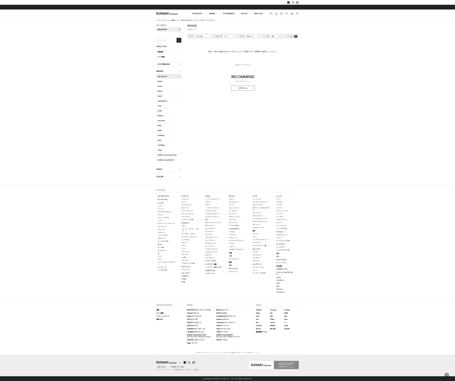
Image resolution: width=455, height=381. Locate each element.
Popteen (259, 310)
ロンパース (185, 208)
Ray (257, 322)
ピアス (184, 245)
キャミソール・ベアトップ (166, 223)
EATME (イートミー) (222, 325)
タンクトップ (162, 226)
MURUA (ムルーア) (222, 310)
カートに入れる (292, 13)
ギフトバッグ (233, 268)
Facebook (288, 2)
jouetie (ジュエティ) (222, 319)
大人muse (273, 310)
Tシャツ (160, 220)
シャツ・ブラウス (163, 218)
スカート (232, 199)
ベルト (184, 226)
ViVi (271, 313)
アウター (208, 196)
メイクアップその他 (259, 273)
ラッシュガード (234, 259)
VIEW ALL (243, 88)
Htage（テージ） (192, 343)
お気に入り (286, 13)
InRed (258, 313)
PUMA (278, 283)
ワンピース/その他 (187, 219)
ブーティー (279, 208)
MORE (286, 313)
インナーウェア (163, 235)
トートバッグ (257, 199)
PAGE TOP (446, 375)
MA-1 (206, 219)
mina (285, 319)
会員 (276, 13)
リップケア (256, 258)
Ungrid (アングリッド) (194, 316)
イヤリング (185, 254)
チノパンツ (232, 214)
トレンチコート (210, 240)
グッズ (160, 244)
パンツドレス (186, 217)
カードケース (162, 267)
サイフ (160, 256)
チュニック (161, 229)
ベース (255, 270)
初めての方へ (162, 366)
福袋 (230, 262)
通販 (157, 310)
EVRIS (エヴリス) (192, 325)
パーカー (161, 215)
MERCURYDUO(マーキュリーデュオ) (192, 20)
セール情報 (160, 313)
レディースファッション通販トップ (167, 20)
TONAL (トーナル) (222, 332)
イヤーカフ (185, 260)
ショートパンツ (234, 208)
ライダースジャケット (212, 214)
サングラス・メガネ (188, 234)
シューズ (279, 196)
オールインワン (186, 205)
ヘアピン (232, 243)
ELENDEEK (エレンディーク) (196, 329)
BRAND (212, 13)
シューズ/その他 (281, 228)
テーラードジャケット (212, 199)
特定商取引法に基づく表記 (181, 369)
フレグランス (257, 255)
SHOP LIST (258, 13)
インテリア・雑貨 (211, 264)
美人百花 (273, 329)
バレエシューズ (281, 219)
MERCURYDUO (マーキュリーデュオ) (199, 310)
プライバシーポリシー (163, 369)
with (271, 316)
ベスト (207, 205)
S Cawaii (287, 310)
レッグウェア (186, 240)
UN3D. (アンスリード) (223, 329)
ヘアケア (255, 252)
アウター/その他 (210, 261)
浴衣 (277, 253)
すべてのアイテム (163, 196)
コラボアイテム (210, 270)
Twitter (292, 2)
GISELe (272, 319)
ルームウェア (280, 244)
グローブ (184, 243)
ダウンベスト (209, 225)
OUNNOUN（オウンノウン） (196, 340)
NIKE (277, 286)
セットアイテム (281, 260)
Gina (285, 316)
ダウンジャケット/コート (213, 222)
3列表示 (292, 36)
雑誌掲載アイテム (261, 332)
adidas (278, 277)
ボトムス (232, 196)
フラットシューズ (282, 211)
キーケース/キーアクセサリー (166, 263)
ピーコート (208, 234)
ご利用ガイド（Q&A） (178, 366)
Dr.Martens (279, 289)
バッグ (255, 196)
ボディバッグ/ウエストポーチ (261, 209)
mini (257, 319)
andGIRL (287, 329)
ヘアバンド (232, 235)
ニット (160, 206)
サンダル (279, 202)
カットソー (161, 209)
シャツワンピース (187, 211)
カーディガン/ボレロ (164, 212)
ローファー (279, 222)
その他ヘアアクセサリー (236, 249)
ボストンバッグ (258, 205)
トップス (161, 203)
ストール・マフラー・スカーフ (190, 230)
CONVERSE (280, 280)
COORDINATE (229, 13)
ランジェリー (280, 232)
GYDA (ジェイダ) (192, 319)
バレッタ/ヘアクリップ (236, 240)
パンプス (279, 205)
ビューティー (257, 249)
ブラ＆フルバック (282, 235)
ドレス (184, 202)
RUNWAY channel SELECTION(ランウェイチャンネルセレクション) (199, 335)
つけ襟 (184, 257)
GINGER (272, 325)
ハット (255, 237)
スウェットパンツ (234, 217)
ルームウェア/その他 (283, 250)
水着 (230, 253)
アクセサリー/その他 (188, 263)
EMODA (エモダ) (221, 313)
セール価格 (161, 57)
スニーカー (279, 214)
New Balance (280, 292)
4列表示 (295, 36)
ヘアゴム (232, 232)
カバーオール (209, 258)
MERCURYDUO (162, 29)
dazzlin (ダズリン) (193, 313)
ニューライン (186, 273)
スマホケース (162, 250)
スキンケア (256, 261)
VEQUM (184, 279)
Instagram (297, 2)
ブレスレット (186, 251)
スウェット (161, 232)
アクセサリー (186, 223)
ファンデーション (258, 267)
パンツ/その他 (233, 225)
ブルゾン (208, 202)
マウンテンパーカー (211, 252)
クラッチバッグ (258, 216)
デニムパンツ (233, 222)
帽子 (254, 231)
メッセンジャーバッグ (260, 218)
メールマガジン (281, 13)
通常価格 (160, 52)
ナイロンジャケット (211, 249)
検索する (297, 13)
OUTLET (244, 13)
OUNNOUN (185, 276)
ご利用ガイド (271, 13)
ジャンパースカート (188, 214)
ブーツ (278, 199)
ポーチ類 (161, 247)
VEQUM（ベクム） (222, 340)
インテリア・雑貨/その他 (213, 267)
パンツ (231, 205)
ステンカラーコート (211, 237)
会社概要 (195, 369)
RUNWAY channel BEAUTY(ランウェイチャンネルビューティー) (228, 335)
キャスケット (257, 242)
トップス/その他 (163, 241)
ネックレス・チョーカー (189, 237)
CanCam (259, 325)
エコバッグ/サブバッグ (260, 221)
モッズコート (209, 231)
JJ (284, 322)
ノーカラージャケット (212, 208)
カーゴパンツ (233, 211)
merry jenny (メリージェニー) (225, 322)
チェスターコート (211, 243)
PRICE (159, 169)
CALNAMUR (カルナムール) (195, 332)
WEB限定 (279, 266)
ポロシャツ (161, 238)
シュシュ (232, 246)
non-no (272, 322)
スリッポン (279, 217)
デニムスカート (234, 202)
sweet (286, 325)
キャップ (255, 234)
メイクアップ (257, 264)
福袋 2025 (159, 319)
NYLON (258, 329)
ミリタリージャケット (212, 217)
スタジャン (208, 255)
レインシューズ (281, 225)
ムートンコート (210, 246)
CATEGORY (197, 13)
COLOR (160, 177)
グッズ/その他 (162, 270)
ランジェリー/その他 (283, 240)
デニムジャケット (210, 211)
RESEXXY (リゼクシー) (194, 322)
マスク (160, 259)
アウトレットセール (162, 316)
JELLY (258, 316)
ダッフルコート (210, 228)
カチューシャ (233, 237)
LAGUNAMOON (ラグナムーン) (226, 316)
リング (184, 248)
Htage (183, 282)
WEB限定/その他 (281, 269)
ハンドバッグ (257, 213)
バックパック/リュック (260, 202)
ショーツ (279, 238)
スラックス (232, 219)
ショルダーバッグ (258, 227)
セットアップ (186, 267)
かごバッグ (256, 224)
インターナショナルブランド (284, 273)
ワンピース (185, 196)
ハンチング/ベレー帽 (259, 245)
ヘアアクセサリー (234, 229)
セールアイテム (163, 199)
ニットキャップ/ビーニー (261, 239)
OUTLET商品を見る (164, 64)
